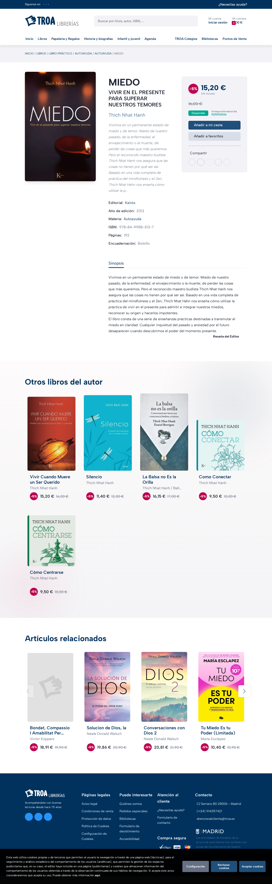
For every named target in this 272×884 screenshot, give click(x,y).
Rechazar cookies (224, 866)
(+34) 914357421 (209, 811)
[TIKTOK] (48, 4)
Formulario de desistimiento (129, 828)
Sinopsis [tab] (116, 263)
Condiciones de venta (97, 811)
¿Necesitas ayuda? (232, 4)
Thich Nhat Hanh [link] (127, 115)
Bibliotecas (210, 39)
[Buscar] (191, 21)
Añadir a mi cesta (208, 125)
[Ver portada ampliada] (60, 126)
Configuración (195, 866)
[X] (38, 817)
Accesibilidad (129, 839)
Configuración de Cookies (94, 836)
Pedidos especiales (133, 811)
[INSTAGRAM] (29, 817)
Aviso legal (89, 804)
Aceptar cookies (252, 866)
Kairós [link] (130, 203)
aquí (97, 875)
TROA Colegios (186, 39)
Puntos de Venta (235, 39)
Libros (41, 53)
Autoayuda (83, 53)
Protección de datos (96, 819)
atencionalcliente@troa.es (216, 819)
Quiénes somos (130, 804)
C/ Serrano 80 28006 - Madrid (219, 804)
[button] (239, 21)
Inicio (29, 53)
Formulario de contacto (167, 820)
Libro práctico (60, 53)
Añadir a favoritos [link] (208, 136)
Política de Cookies (95, 826)
